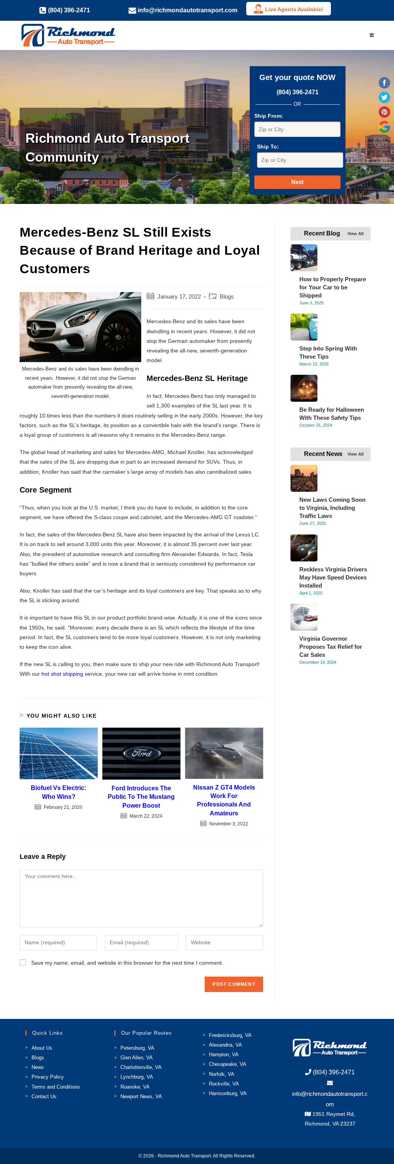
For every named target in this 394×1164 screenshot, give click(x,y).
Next (297, 182)
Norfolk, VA (221, 1074)
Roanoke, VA (135, 1087)
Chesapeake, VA (227, 1064)
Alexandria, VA (225, 1045)
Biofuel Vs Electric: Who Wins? (58, 792)
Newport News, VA (141, 1096)
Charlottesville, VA (141, 1067)
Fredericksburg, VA (230, 1035)
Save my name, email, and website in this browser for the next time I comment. (127, 963)
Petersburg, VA (137, 1048)
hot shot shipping (62, 674)
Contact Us (44, 1096)
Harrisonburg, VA (228, 1093)
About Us (42, 1048)
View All (355, 233)
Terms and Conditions (56, 1087)
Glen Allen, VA (136, 1057)
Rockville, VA (224, 1084)
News (38, 1067)
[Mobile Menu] (372, 35)
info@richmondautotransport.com (330, 1099)
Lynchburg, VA (136, 1077)
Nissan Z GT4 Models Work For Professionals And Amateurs (224, 800)
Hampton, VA (224, 1054)
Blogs (227, 297)
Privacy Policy (48, 1077)
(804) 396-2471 (298, 92)
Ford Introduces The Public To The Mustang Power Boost (141, 797)
